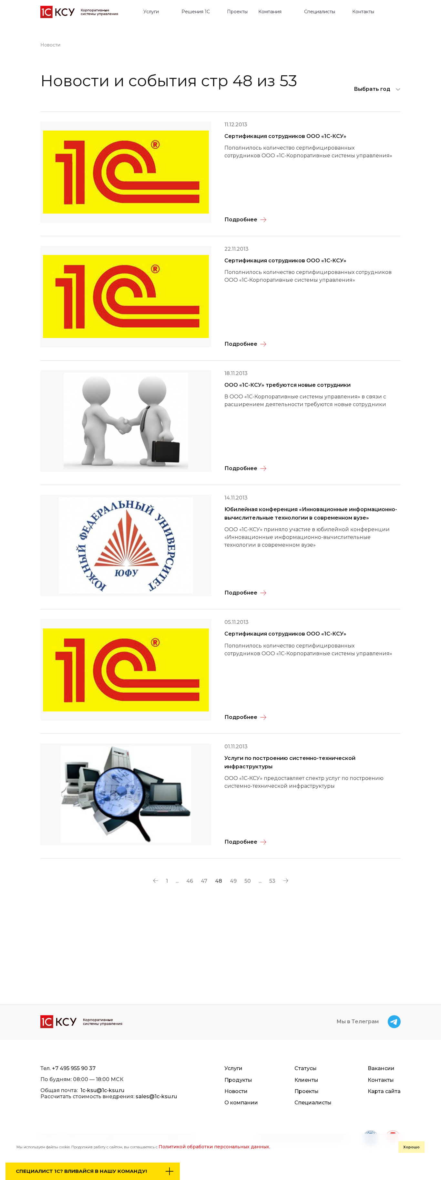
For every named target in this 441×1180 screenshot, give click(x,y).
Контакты (363, 12)
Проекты (237, 12)
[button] (154, 12)
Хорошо (411, 1147)
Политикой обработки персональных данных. (214, 1147)
